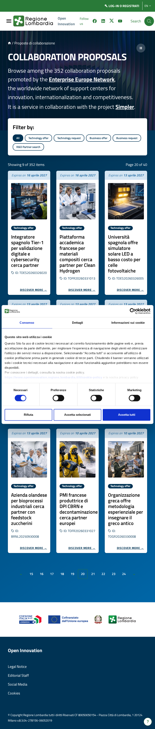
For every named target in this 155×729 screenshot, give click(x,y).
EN (146, 6)
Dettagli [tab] (77, 322)
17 (52, 573)
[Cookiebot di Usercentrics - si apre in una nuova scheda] (132, 311)
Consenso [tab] (27, 322)
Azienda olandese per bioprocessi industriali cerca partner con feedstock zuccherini (29, 509)
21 (93, 573)
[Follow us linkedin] (103, 21)
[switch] (58, 398)
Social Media (17, 684)
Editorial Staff (18, 675)
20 (83, 573)
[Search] (149, 21)
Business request (126, 138)
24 (124, 573)
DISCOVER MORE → (33, 290)
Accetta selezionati (77, 415)
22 (103, 573)
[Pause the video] (140, 48)
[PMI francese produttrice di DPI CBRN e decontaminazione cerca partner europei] (77, 459)
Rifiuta (28, 415)
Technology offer (38, 138)
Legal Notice (17, 666)
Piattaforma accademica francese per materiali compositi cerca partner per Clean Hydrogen (77, 253)
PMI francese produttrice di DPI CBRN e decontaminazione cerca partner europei (79, 509)
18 (62, 573)
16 (41, 573)
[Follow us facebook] (94, 21)
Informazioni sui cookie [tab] (128, 322)
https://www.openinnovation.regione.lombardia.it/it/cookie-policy (53, 377)
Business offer (98, 138)
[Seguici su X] (111, 21)
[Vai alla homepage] (9, 43)
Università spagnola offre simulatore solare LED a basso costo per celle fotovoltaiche (124, 253)
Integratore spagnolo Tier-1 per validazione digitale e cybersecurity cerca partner (27, 251)
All (18, 138)
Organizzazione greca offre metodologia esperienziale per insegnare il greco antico (125, 509)
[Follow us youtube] (120, 21)
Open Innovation (66, 21)
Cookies (14, 693)
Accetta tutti (126, 415)
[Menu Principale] (9, 21)
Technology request (69, 138)
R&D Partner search (28, 147)
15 (31, 573)
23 (113, 573)
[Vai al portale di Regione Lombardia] (35, 21)
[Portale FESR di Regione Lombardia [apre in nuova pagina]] (30, 619)
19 (72, 573)
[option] (29, 233)
